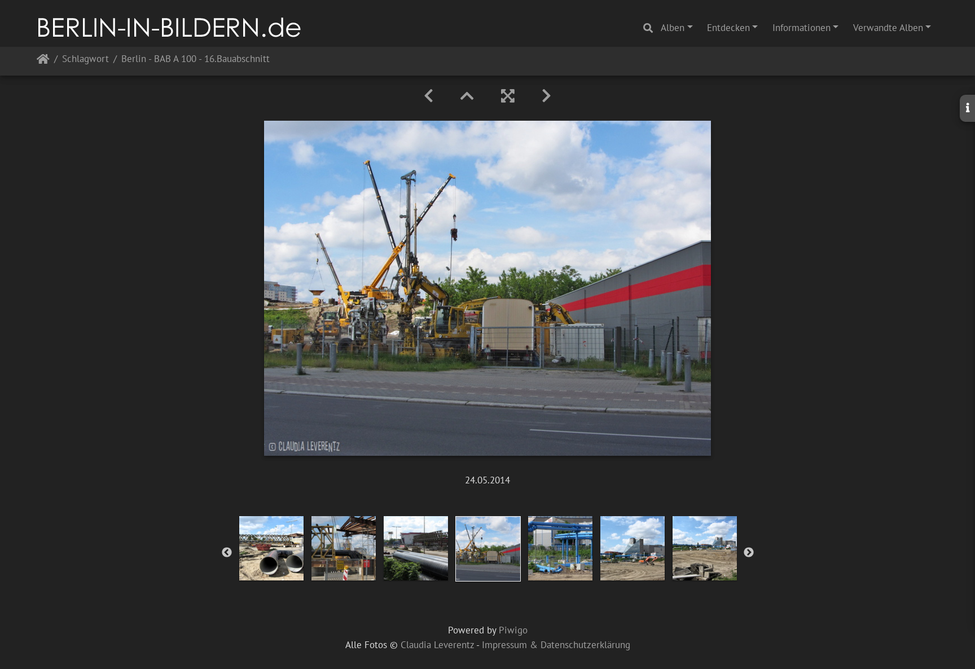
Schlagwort (85, 59)
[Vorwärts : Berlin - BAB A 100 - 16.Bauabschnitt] (546, 96)
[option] (271, 548)
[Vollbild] (508, 96)
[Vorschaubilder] (467, 96)
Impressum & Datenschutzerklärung (556, 645)
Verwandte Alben (888, 27)
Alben (672, 27)
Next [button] (748, 552)
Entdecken (728, 27)
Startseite (43, 61)
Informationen (801, 27)
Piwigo (513, 630)
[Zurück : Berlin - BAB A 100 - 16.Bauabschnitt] (428, 96)
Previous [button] (226, 552)
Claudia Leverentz (437, 645)
